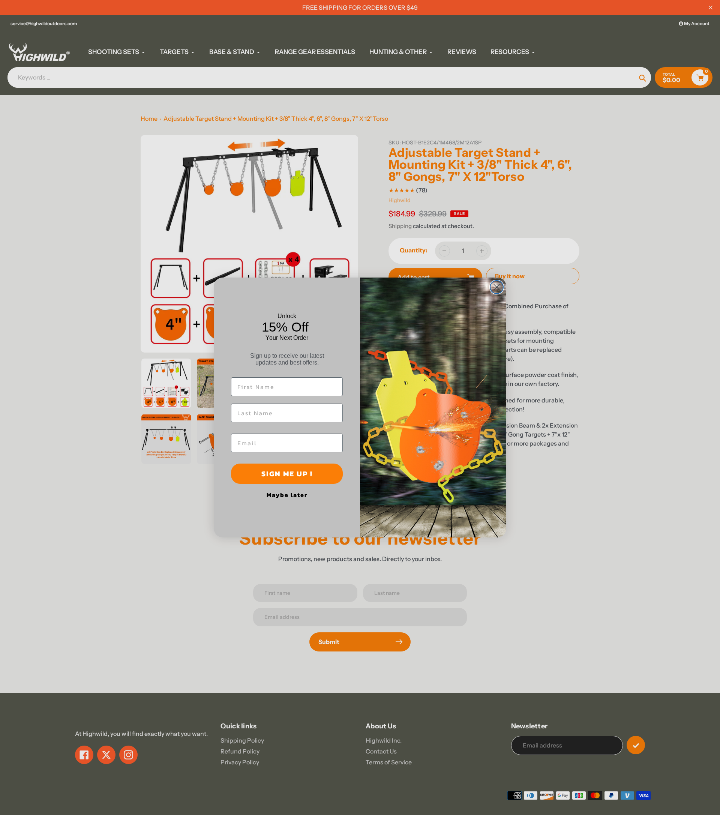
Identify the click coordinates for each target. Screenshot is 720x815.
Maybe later (287, 494)
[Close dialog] (496, 287)
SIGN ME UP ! (287, 473)
